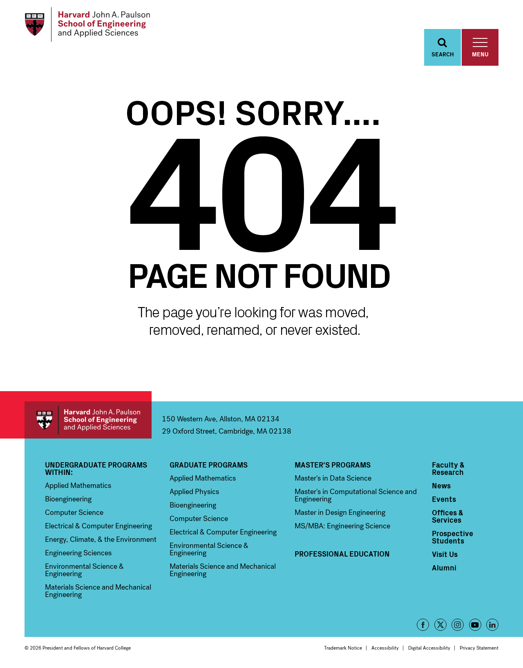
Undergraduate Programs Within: (96, 468)
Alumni (444, 567)
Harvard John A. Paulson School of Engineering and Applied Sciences (88, 420)
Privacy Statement (479, 648)
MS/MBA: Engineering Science (342, 526)
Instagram (457, 625)
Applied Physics (194, 491)
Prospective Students (452, 537)
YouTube (475, 625)
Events (444, 499)
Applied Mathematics (78, 485)
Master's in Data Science (333, 478)
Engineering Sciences (78, 553)
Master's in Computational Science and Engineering (356, 495)
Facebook (423, 625)
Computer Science (74, 512)
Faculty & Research (448, 468)
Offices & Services (447, 516)
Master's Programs (333, 464)
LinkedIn (492, 625)
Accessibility (385, 648)
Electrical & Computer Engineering (98, 526)
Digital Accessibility (429, 648)
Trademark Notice (343, 648)
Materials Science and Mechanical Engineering (98, 590)
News (441, 485)
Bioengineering (68, 499)
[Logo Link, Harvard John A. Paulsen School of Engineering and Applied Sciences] (87, 24)
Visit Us (445, 554)
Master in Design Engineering (340, 512)
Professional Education (342, 553)
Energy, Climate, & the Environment (100, 539)
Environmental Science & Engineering (84, 570)
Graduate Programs (209, 464)
